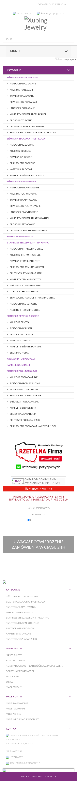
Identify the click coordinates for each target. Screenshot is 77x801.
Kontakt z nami (15, 660)
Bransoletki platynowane (24, 206)
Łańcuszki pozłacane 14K (24, 401)
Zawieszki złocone (20, 157)
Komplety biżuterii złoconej (26, 175)
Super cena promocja (20, 236)
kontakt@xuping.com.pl (25, 763)
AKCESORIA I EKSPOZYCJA (21, 358)
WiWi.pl (51, 776)
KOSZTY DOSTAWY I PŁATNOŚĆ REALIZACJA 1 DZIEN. (34, 665)
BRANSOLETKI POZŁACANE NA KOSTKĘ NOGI (32, 132)
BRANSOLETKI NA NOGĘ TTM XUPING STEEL (32, 297)
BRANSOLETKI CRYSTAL (21, 334)
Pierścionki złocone (21, 144)
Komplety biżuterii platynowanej (29, 218)
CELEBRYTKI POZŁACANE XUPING (26, 126)
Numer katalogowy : (38, 508)
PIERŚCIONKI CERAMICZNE (23, 303)
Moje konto (14, 696)
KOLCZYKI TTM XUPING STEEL (24, 255)
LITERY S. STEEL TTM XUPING (24, 291)
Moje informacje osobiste (22, 719)
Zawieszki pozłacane (21, 96)
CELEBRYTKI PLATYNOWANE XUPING (28, 230)
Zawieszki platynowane (23, 199)
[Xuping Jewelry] (38, 23)
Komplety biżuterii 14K (22, 407)
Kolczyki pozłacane (21, 89)
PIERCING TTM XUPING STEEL (24, 310)
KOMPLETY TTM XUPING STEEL (25, 279)
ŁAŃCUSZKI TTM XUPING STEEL (25, 285)
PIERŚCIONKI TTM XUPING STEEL (26, 248)
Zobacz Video (40, 488)
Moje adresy (13, 713)
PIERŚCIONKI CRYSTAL (20, 328)
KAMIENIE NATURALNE (18, 365)
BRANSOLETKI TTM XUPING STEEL (26, 267)
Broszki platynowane (22, 224)
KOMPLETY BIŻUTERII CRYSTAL (25, 346)
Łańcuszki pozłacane (22, 108)
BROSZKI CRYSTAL (19, 352)
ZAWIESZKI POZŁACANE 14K (23, 389)
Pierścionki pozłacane (22, 83)
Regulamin (13, 676)
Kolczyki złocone (20, 151)
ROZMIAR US (38, 514)
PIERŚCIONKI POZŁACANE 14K (24, 383)
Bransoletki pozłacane (23, 102)
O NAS (9, 681)
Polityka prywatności (20, 671)
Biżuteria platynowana (21, 181)
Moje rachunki (15, 708)
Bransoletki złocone (22, 163)
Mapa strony (14, 687)
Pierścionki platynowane (24, 187)
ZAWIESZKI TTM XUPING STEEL (25, 261)
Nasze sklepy (14, 655)
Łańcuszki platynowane (23, 212)
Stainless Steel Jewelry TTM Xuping (28, 242)
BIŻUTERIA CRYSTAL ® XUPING (23, 316)
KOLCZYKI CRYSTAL (19, 322)
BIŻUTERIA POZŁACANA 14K (22, 371)
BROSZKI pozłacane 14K (22, 414)
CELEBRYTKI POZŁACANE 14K (24, 420)
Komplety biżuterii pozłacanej (27, 114)
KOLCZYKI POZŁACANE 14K (23, 377)
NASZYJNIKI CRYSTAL (20, 340)
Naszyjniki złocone (20, 169)
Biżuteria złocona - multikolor (26, 138)
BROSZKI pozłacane (20, 120)
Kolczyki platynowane (23, 193)
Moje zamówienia (17, 703)
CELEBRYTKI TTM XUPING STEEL (26, 273)
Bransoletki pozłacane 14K (25, 395)
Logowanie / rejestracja (51, 4)
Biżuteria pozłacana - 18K (22, 77)
